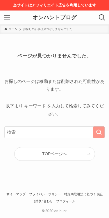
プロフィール (65, 201)
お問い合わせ (43, 201)
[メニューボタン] (7, 18)
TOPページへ (54, 154)
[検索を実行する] (99, 132)
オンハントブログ (55, 17)
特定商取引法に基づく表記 (83, 194)
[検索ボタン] (102, 18)
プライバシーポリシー (45, 194)
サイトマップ (16, 194)
